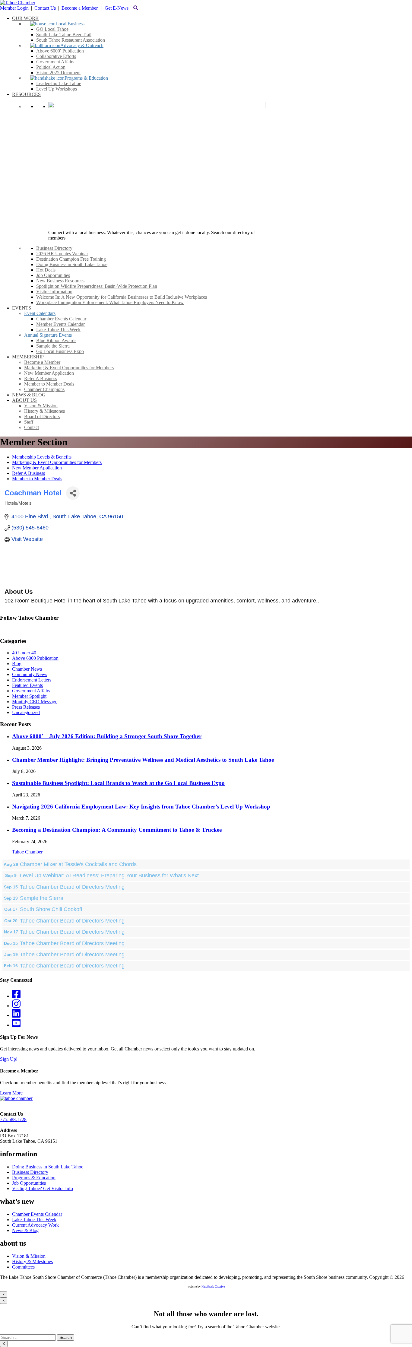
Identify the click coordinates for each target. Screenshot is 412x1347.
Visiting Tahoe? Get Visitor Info (42, 1188)
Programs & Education (33, 1177)
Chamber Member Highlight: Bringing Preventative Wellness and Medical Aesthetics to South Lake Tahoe (143, 760)
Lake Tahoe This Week (34, 1219)
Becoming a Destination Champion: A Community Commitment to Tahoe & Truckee (117, 830)
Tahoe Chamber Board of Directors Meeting (72, 887)
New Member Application (37, 467)
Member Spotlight (29, 696)
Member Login (14, 8)
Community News (29, 674)
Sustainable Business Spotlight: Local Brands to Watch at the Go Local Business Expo (118, 783)
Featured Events (27, 685)
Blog (16, 663)
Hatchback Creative (213, 1286)
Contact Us (45, 8)
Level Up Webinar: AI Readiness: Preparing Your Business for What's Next (109, 875)
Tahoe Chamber (27, 851)
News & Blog (25, 1230)
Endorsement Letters (31, 679)
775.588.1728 (13, 1119)
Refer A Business (28, 473)
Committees (23, 1266)
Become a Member (80, 8)
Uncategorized (26, 712)
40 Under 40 (24, 652)
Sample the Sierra (41, 898)
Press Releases (26, 707)
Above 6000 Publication (35, 658)
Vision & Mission (29, 1256)
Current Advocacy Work (35, 1225)
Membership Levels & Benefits (41, 456)
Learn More (11, 1092)
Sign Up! (8, 1059)
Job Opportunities (29, 1183)
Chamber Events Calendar (37, 1214)
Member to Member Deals (37, 478)
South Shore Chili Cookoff (51, 909)
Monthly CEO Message (34, 701)
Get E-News (116, 8)
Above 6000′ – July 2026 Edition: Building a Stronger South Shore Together (106, 736)
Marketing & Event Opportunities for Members (57, 462)
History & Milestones (32, 1261)
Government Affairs (31, 690)
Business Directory (30, 1172)
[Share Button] (73, 493)
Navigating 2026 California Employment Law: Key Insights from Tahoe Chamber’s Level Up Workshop (141, 806)
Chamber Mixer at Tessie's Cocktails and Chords (78, 864)
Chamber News (27, 669)
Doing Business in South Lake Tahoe (47, 1166)
